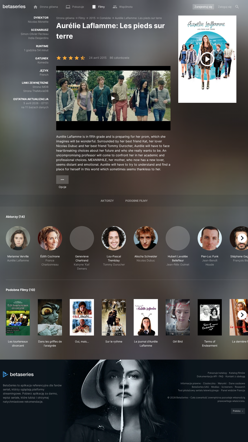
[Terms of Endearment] (210, 317)
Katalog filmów (237, 372)
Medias (215, 386)
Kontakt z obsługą (235, 376)
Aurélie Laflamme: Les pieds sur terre (138, 18)
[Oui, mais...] (82, 317)
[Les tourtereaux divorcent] (18, 317)
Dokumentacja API (207, 376)
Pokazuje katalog (217, 372)
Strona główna (65, 18)
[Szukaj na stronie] (237, 7)
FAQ (221, 376)
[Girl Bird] (178, 317)
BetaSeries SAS (200, 386)
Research (240, 386)
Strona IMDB (40, 86)
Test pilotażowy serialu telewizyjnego (198, 390)
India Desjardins (38, 38)
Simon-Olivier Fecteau (34, 33)
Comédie (105, 18)
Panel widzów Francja (233, 390)
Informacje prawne (191, 383)
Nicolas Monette (38, 21)
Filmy (81, 18)
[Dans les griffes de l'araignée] (50, 317)
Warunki (222, 383)
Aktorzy (107, 200)
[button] (18, 248)
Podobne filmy (136, 200)
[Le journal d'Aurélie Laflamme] (146, 317)
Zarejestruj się (203, 6)
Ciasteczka (209, 383)
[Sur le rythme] (114, 317)
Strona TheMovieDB (35, 91)
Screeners (226, 386)
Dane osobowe (237, 383)
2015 (92, 18)
